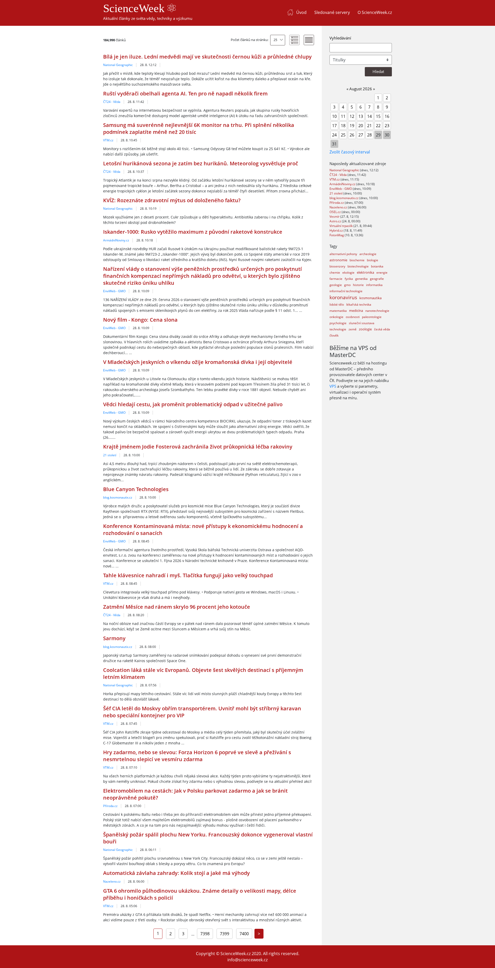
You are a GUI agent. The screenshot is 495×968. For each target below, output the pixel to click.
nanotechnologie (377, 310)
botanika (377, 266)
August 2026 (360, 88)
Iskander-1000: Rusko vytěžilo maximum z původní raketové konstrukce (192, 231)
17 (334, 125)
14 (369, 116)
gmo (347, 285)
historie (358, 285)
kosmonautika (370, 298)
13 (360, 116)
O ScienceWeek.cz (375, 12)
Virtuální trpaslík (341, 226)
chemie (334, 272)
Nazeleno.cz (112, 881)
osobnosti (353, 317)
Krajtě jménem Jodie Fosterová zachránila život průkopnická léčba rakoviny (197, 446)
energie (381, 272)
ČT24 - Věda (111, 102)
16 (387, 116)
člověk (334, 335)
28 (369, 135)
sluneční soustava (361, 323)
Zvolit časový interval (349, 152)
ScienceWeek (135, 8)
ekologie (348, 272)
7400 (244, 934)
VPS (332, 386)
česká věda (382, 329)
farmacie (335, 278)
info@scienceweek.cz (247, 960)
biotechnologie (358, 266)
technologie (337, 329)
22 (378, 125)
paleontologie (372, 317)
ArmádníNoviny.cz (116, 240)
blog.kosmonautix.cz (117, 497)
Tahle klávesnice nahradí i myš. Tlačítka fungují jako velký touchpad (188, 575)
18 (343, 125)
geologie (335, 285)
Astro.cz (335, 221)
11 (343, 116)
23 (387, 125)
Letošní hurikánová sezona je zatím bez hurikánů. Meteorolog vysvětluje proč (200, 163)
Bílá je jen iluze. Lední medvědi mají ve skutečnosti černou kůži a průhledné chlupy (207, 56)
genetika (361, 278)
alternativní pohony (343, 254)
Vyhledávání (340, 37)
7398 (205, 934)
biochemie (357, 260)
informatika (374, 285)
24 (334, 135)
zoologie (365, 329)
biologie (372, 260)
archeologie (367, 254)
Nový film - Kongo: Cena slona (140, 319)
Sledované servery (332, 12)
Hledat (378, 71)
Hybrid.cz (336, 230)
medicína (356, 310)
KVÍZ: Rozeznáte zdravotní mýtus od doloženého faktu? (172, 200)
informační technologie (345, 291)
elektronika (365, 272)
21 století (109, 455)
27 (360, 135)
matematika (338, 310)
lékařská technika (358, 304)
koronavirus (343, 297)
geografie (377, 278)
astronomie (338, 260)
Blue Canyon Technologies (136, 489)
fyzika (349, 278)
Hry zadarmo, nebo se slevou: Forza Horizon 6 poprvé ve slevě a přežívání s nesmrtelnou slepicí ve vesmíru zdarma (197, 756)
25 (275, 39)
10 (334, 116)
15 (378, 116)
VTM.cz (108, 140)
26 (352, 135)
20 (360, 125)
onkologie (336, 317)
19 (352, 125)
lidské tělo (336, 304)
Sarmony (114, 638)
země (353, 329)
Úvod (301, 12)
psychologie (337, 323)
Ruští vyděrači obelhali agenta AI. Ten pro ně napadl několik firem (185, 93)
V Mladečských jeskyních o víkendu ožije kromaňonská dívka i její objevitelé (197, 362)
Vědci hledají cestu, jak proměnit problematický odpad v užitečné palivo (193, 404)
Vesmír (334, 216)
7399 (224, 934)
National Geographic (118, 65)
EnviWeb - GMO (114, 291)
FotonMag (337, 235)
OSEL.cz (335, 212)
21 (369, 125)
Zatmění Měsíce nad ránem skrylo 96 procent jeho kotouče (176, 606)
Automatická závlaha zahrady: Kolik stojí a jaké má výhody (176, 872)
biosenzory (337, 266)
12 (352, 116)
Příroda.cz (110, 806)
